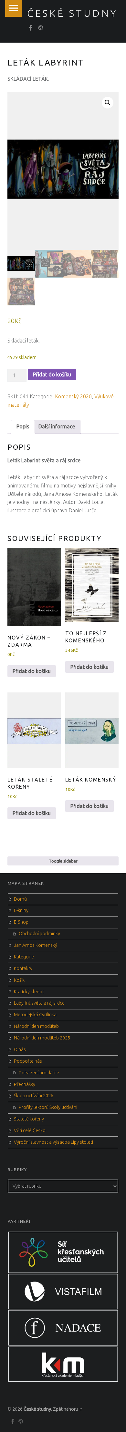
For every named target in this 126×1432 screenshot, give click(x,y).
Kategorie (24, 956)
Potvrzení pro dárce (39, 1072)
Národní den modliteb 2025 (42, 1037)
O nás (20, 1049)
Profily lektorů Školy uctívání (48, 1107)
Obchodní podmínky (39, 933)
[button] (107, 102)
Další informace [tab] (56, 426)
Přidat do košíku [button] (32, 671)
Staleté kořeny (29, 1118)
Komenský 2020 (73, 396)
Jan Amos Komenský (35, 945)
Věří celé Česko (30, 1130)
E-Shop (21, 922)
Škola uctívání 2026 (33, 1095)
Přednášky (24, 1084)
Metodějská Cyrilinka (35, 1014)
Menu (13, 8)
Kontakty (23, 968)
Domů (20, 899)
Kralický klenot (29, 991)
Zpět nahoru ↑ (68, 1409)
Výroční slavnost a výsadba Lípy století (53, 1142)
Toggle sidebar (63, 861)
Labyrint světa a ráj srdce (39, 1003)
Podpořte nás (28, 1061)
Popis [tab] (22, 426)
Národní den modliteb (36, 1026)
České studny (37, 1409)
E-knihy (21, 910)
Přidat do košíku (52, 374)
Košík (19, 980)
